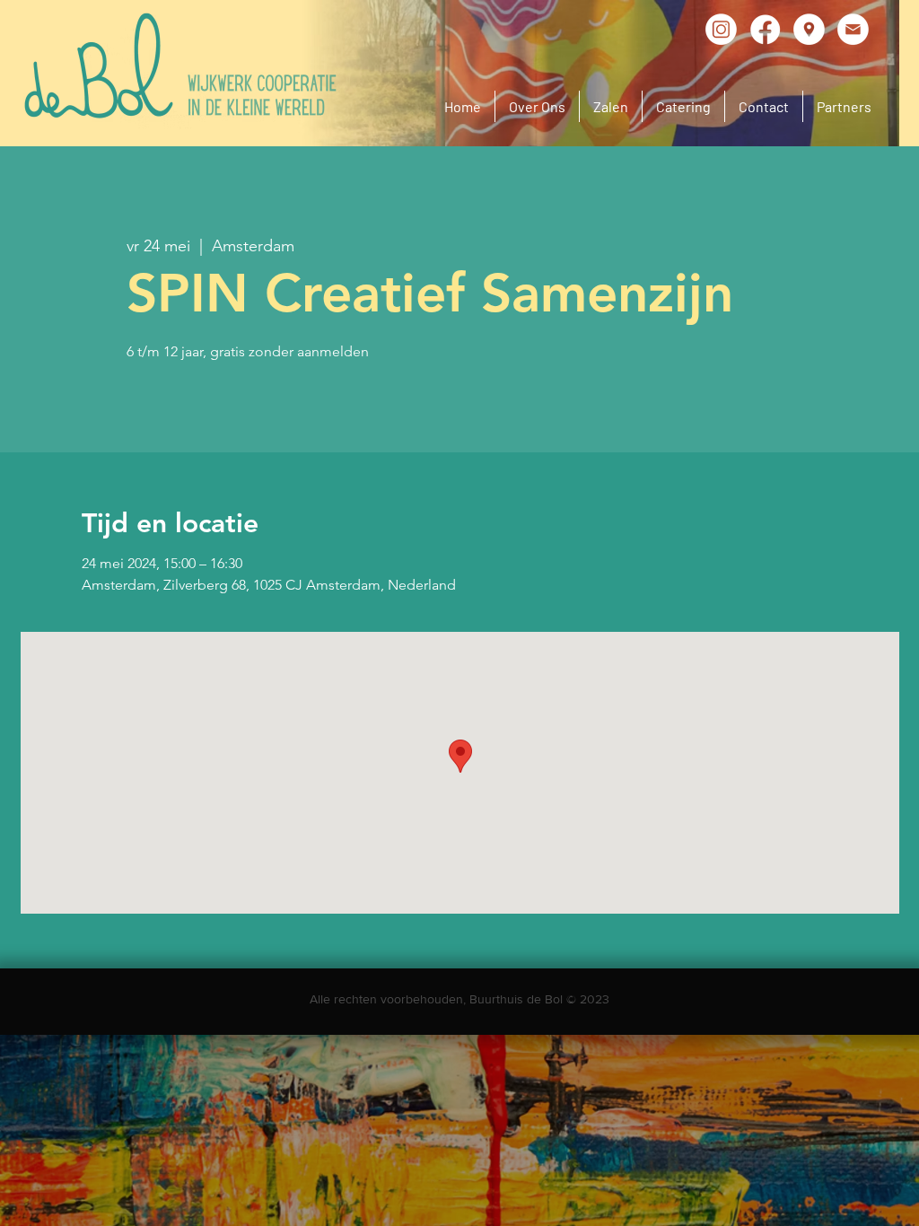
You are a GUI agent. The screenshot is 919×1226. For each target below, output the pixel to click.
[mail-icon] (853, 29)
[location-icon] (809, 29)
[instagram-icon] (721, 29)
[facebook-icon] (765, 29)
